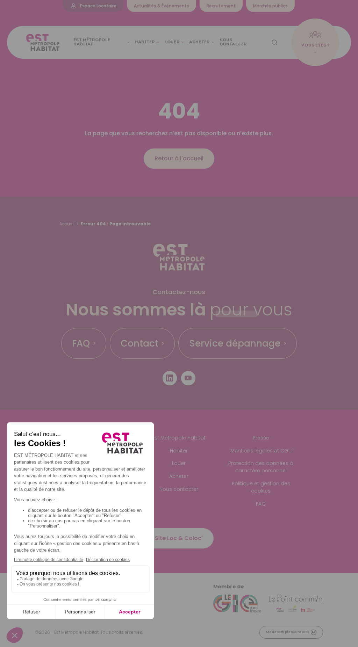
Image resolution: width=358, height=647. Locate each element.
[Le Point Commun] (295, 604)
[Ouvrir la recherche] (274, 42)
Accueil (66, 224)
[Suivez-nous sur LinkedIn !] (170, 378)
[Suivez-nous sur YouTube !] (188, 378)
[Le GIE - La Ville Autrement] (237, 604)
